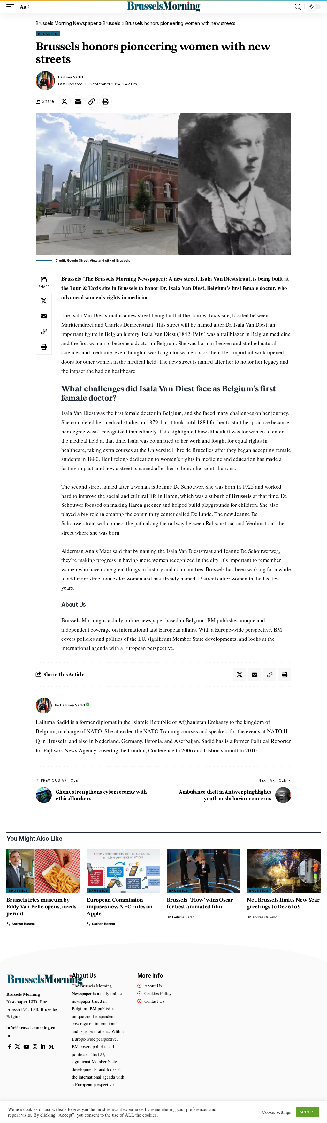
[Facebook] (9, 1047)
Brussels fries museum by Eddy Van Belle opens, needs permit (41, 907)
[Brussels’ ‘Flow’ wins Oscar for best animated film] (203, 871)
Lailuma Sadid (70, 77)
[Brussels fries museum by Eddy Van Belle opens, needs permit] (43, 871)
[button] (11, 6)
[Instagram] (35, 1047)
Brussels (111, 23)
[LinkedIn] (43, 1047)
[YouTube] (26, 1047)
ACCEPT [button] (307, 1112)
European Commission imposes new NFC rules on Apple (120, 907)
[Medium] (51, 1047)
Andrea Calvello (264, 917)
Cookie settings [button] (276, 1112)
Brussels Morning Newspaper (67, 23)
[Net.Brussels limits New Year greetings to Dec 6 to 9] (284, 871)
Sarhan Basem (23, 924)
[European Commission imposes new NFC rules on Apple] (123, 871)
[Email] (78, 101)
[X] (17, 1047)
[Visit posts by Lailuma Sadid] (45, 80)
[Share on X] (64, 101)
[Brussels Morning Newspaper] (163, 6)
